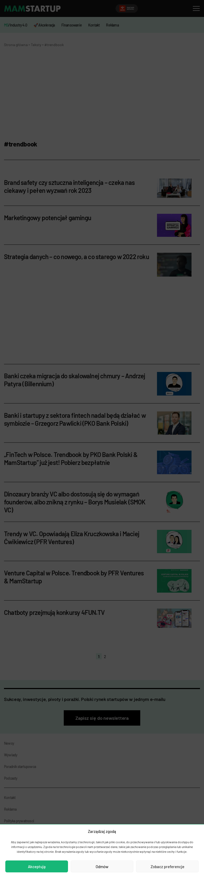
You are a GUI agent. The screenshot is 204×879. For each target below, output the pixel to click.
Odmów (102, 866)
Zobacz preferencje (167, 866)
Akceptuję (37, 866)
